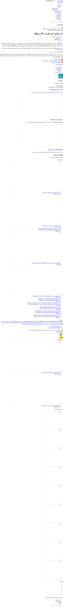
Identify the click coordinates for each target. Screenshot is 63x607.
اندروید (22, 321)
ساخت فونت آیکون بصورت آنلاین (54, 327)
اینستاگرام (16, 321)
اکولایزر (19, 321)
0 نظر (59, 41)
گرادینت (32, 324)
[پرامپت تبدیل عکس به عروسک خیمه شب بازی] (36, 191)
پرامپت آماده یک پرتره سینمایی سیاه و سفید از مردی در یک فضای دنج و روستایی (44, 304)
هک (52, 324)
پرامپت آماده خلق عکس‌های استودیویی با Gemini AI (50, 300)
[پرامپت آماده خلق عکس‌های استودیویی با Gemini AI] (49, 298)
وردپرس (50, 324)
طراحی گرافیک (18, 322)
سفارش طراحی (59, 331)
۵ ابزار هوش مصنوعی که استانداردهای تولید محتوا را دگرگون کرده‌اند (47, 296)
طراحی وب (23, 322)
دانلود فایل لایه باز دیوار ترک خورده (56, 89)
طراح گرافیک (28, 322)
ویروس (46, 324)
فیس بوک (4, 322)
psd (57, 321)
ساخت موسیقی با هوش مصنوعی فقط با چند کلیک (50, 308)
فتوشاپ (7, 322)
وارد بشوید (52, 157)
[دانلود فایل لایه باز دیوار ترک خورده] (55, 87)
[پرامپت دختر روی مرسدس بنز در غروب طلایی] (36, 224)
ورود (60, 604)
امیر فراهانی (58, 38)
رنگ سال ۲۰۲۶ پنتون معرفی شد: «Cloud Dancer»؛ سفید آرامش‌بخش (46, 263)
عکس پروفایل (12, 322)
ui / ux (59, 39)
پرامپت (44, 324)
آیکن (44, 321)
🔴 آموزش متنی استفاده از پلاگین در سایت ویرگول (52, 60)
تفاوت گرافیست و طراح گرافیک (56, 119)
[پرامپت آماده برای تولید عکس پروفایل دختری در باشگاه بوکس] (47, 311)
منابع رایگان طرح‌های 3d (56, 326)
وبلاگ (59, 602)
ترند (56, 322)
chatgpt (50, 321)
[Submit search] (50, 606)
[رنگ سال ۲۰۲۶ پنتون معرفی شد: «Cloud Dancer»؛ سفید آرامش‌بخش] (36, 261)
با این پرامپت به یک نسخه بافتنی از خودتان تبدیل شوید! (50, 229)
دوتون (47, 322)
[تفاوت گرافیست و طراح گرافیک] (42, 117)
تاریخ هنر (2, 321)
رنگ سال (32, 322)
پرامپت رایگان (39, 324)
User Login (60, 0)
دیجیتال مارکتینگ (42, 322)
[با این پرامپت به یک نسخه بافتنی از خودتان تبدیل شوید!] (49, 228)
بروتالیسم (6, 321)
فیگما (62, 324)
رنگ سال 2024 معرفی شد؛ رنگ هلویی (55, 149)
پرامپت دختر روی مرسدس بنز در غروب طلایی (51, 225)
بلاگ (59, 29)
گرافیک (55, 39)
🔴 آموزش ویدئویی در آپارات (57, 62)
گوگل (23, 324)
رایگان (37, 322)
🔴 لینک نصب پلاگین (59, 59)
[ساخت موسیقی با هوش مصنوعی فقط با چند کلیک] (50, 306)
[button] (59, 66)
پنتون (36, 324)
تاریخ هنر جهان (60, 322)
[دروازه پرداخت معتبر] (61, 338)
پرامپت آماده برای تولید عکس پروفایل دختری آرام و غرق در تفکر (47, 316)
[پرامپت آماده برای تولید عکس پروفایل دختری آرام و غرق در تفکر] (47, 315)
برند (9, 321)
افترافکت (41, 321)
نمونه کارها (58, 601)
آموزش (46, 321)
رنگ (35, 322)
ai (48, 321)
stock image (60, 321)
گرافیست (29, 324)
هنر (60, 324)
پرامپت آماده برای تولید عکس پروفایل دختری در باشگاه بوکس (48, 312)
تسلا (54, 322)
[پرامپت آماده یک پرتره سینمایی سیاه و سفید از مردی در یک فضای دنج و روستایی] (44, 302)
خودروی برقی (51, 322)
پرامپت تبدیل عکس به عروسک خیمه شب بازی (51, 192)
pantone (54, 321)
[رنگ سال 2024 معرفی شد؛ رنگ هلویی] (42, 147)
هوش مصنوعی (56, 324)
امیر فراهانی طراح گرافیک (29, 321)
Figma (59, 43)
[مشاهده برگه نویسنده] (60, 78)
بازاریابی (12, 321)
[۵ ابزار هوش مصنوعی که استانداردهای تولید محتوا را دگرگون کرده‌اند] (36, 294)
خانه (62, 29)
